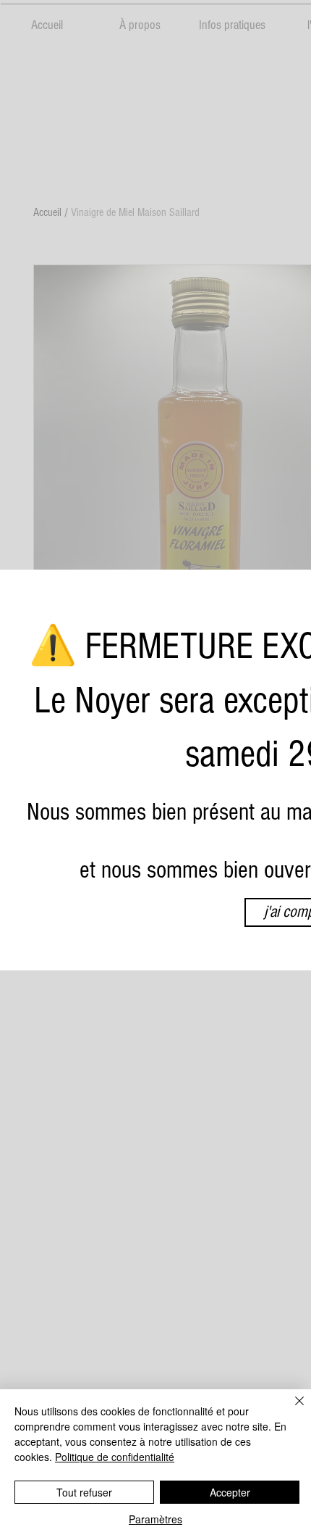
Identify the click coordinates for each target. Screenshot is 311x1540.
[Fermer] (290, 1409)
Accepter (230, 1492)
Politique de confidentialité (114, 1456)
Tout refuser (84, 1492)
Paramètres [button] (155, 1519)
